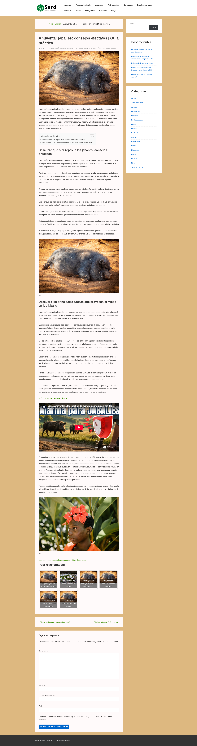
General (67, 11)
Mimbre (133, 154)
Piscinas (103, 11)
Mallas (78, 11)
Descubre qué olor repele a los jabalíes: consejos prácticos (63, 140)
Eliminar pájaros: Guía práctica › (106, 622)
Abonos (67, 5)
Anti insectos (113, 5)
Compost (134, 128)
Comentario (44, 651)
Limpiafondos (135, 141)
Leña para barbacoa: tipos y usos (142, 63)
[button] (90, 136)
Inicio (51, 24)
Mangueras (90, 11)
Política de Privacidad (63, 740)
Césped (133, 124)
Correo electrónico (46, 695)
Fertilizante (135, 133)
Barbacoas (128, 5)
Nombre (42, 685)
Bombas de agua (144, 5)
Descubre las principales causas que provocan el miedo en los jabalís (67, 142)
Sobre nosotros (40, 740)
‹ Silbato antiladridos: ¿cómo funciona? (54, 622)
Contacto (50, 740)
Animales (99, 5)
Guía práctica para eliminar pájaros (53, 398)
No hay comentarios (108, 48)
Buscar (132, 23)
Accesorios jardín (83, 5)
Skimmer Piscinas (137, 167)
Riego (113, 11)
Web (40, 706)
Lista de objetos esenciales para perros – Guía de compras (62, 560)
